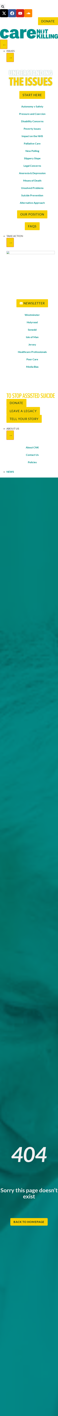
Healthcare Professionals (32, 351)
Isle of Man (32, 337)
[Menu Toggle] (3, 44)
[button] (2, 6)
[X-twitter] (4, 13)
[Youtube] (20, 13)
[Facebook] (12, 13)
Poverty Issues (32, 128)
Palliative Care (32, 143)
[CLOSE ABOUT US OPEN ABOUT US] (10, 435)
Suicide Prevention (32, 195)
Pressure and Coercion (32, 113)
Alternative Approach (32, 202)
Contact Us (32, 454)
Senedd (32, 329)
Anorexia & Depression (32, 173)
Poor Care (32, 359)
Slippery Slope (32, 158)
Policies (32, 462)
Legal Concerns (32, 165)
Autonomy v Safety (32, 106)
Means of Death (32, 180)
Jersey (32, 344)
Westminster (32, 314)
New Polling (32, 150)
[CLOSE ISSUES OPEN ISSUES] (10, 57)
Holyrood (32, 322)
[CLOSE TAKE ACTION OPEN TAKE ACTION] (10, 242)
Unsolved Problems (32, 187)
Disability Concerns (32, 121)
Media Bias (32, 366)
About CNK (32, 447)
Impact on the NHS (32, 136)
